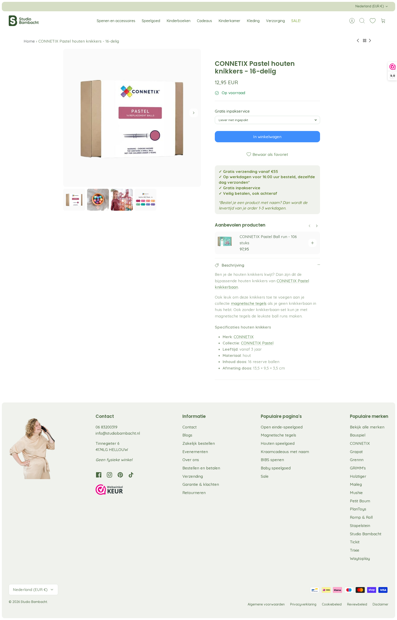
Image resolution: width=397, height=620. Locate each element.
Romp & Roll (361, 517)
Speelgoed (151, 20)
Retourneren (194, 492)
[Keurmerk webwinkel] (119, 490)
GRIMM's (358, 468)
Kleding (253, 20)
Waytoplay (360, 558)
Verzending (192, 476)
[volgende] (275, 6)
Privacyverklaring (303, 604)
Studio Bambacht (365, 533)
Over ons (190, 459)
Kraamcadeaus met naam (285, 451)
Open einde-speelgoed (282, 427)
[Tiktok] (131, 475)
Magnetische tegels (278, 435)
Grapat (356, 451)
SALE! (296, 20)
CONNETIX (244, 336)
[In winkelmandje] (312, 243)
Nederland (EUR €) (369, 6)
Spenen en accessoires (116, 20)
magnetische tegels (249, 303)
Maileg (356, 484)
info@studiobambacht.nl (118, 433)
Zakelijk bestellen (198, 443)
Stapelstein (360, 525)
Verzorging (275, 20)
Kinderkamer (229, 20)
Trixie (354, 550)
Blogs (187, 435)
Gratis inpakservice (232, 111)
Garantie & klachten (200, 484)
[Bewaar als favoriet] (222, 239)
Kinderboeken (178, 20)
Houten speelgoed (278, 443)
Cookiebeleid (332, 604)
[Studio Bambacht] (24, 20)
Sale (265, 476)
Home (30, 41)
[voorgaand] (121, 6)
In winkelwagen (267, 136)
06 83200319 (106, 427)
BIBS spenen (272, 459)
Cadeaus (204, 20)
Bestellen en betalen (201, 468)
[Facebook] (98, 475)
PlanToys (358, 508)
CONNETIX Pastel (257, 343)
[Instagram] (109, 475)
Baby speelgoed (276, 468)
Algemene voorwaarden (266, 604)
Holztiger (358, 476)
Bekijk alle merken (367, 427)
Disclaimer (380, 604)
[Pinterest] (120, 475)
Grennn (356, 459)
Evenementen (195, 451)
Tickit (355, 541)
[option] (132, 118)
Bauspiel (357, 435)
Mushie (356, 492)
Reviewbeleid (357, 604)
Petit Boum (360, 500)
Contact (189, 427)
